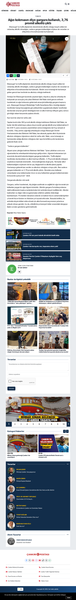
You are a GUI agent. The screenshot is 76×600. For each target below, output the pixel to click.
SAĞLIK (38, 11)
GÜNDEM (4, 11)
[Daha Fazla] (18, 75)
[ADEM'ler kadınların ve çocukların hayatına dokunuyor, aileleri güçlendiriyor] (54, 291)
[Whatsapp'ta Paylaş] (14, 75)
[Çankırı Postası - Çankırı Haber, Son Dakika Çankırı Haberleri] (13, 4)
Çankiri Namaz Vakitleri (15, 572)
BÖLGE (73, 11)
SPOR (45, 11)
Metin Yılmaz (21, 505)
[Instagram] (36, 560)
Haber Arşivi (44, 581)
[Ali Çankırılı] (11, 489)
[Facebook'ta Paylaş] (8, 75)
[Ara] (66, 4)
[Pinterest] (33, 560)
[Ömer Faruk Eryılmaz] (11, 541)
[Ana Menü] (68, 4)
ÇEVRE (66, 11)
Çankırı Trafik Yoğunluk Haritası (50, 572)
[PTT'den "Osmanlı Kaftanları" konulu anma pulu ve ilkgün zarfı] (22, 315)
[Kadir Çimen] (11, 480)
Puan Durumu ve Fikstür (15, 576)
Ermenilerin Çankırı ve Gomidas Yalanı (29, 508)
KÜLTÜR (10, 453)
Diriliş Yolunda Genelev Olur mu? (27, 517)
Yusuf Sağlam (21, 514)
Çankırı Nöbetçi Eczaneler (16, 567)
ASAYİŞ (20, 11)
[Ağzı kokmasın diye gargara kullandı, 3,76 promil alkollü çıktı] (38, 54)
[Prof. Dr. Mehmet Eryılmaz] (11, 498)
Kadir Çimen (20, 478)
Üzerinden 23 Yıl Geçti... (24, 499)
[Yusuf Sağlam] (11, 516)
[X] (29, 560)
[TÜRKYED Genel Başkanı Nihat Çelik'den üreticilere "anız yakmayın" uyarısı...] (22, 291)
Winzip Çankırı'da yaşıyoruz (25, 472)
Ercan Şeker (11, 79)
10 (64, 424)
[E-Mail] (19, 271)
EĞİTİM (51, 11)
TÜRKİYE (38, 16)
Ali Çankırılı (20, 487)
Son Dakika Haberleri (14, 581)
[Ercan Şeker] (11, 269)
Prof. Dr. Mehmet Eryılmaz (26, 496)
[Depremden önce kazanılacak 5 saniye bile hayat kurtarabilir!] (54, 315)
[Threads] (46, 560)
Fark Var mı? (20, 526)
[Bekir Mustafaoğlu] (11, 525)
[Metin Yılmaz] (11, 507)
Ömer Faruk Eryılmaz (24, 540)
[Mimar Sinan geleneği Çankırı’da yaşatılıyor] (22, 443)
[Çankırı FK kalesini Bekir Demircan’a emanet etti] (53, 443)
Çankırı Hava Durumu (47, 567)
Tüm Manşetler (45, 576)
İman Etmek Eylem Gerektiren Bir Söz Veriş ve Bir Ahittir (35, 490)
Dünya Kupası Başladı (23, 481)
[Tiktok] (43, 560)
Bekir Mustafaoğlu (23, 523)
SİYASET (13, 11)
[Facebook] (26, 560)
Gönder (11, 388)
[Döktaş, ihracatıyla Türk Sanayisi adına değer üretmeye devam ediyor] (22, 340)
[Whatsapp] (49, 560)
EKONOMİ (29, 11)
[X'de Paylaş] (11, 75)
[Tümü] (68, 464)
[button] (64, 431)
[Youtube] (39, 560)
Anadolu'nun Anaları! (23, 542)
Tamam (68, 597)
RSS (21, 589)
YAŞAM (59, 11)
